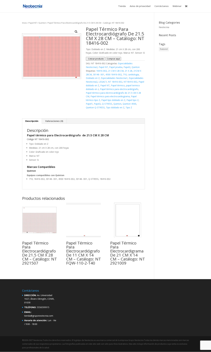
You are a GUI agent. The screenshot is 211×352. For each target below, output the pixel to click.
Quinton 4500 (129, 103)
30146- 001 (98, 74)
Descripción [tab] (31, 121)
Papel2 (127, 67)
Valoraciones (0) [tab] (54, 121)
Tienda (122, 6)
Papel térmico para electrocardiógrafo (119, 89)
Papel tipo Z (133, 100)
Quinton (42, 22)
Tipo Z (129, 107)
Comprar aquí (113, 58)
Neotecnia (164, 27)
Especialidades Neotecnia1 (114, 78)
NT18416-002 (130, 81)
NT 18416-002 (115, 81)
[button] (76, 32)
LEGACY (103, 81)
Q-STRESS (107, 103)
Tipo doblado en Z (115, 107)
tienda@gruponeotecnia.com (38, 315)
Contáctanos (161, 6)
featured (164, 49)
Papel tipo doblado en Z (113, 100)
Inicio (24, 22)
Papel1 (89, 103)
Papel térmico (118, 85)
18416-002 (101, 70)
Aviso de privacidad (140, 6)
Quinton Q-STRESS (95, 107)
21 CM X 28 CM (116, 70)
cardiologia (133, 74)
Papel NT (33, 22)
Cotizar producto (95, 58)
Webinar (177, 6)
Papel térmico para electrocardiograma (110, 96)
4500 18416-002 (114, 74)
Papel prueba (115, 67)
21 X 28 (128, 70)
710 (125, 74)
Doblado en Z (93, 78)
